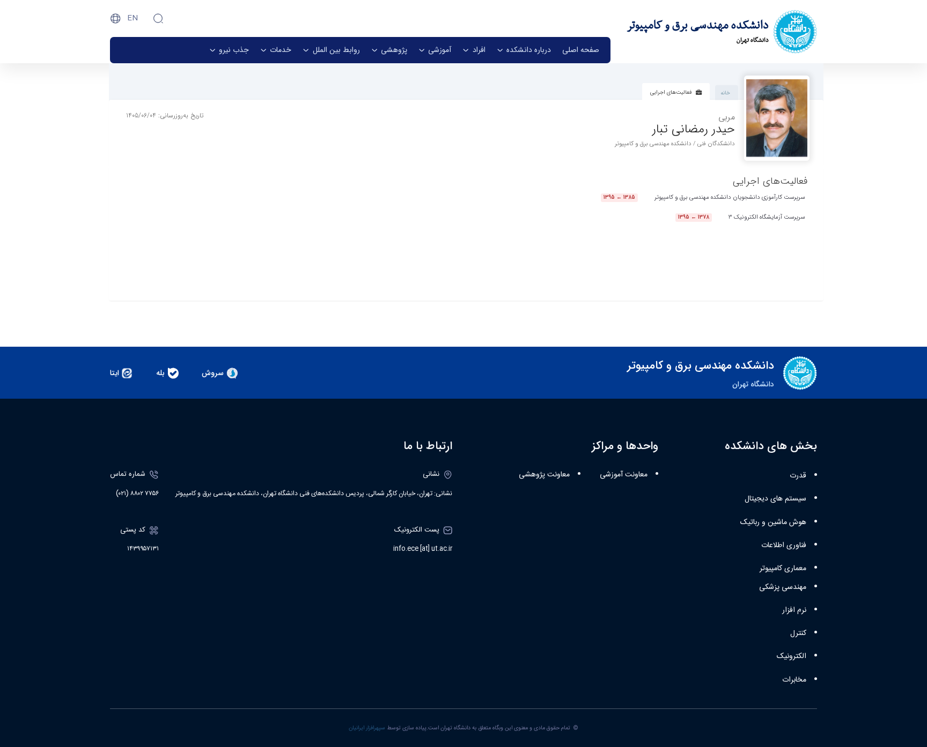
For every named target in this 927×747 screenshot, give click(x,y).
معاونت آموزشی (624, 474)
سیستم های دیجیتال (775, 498)
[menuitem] (580, 50)
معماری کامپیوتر (783, 568)
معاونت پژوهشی (544, 474)
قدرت (798, 475)
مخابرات (794, 680)
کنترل (798, 633)
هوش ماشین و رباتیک (773, 522)
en (132, 18)
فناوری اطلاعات (783, 545)
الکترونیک (791, 656)
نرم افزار (794, 610)
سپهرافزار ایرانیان (367, 728)
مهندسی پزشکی (782, 587)
